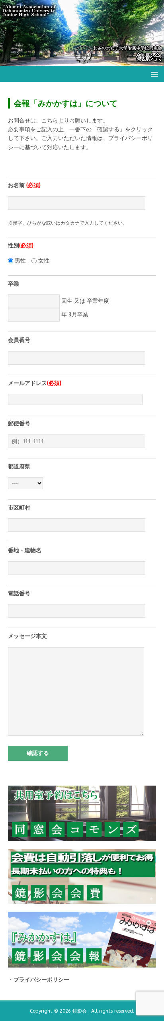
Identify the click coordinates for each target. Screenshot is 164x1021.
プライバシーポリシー (41, 979)
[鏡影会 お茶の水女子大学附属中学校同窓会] (82, 60)
